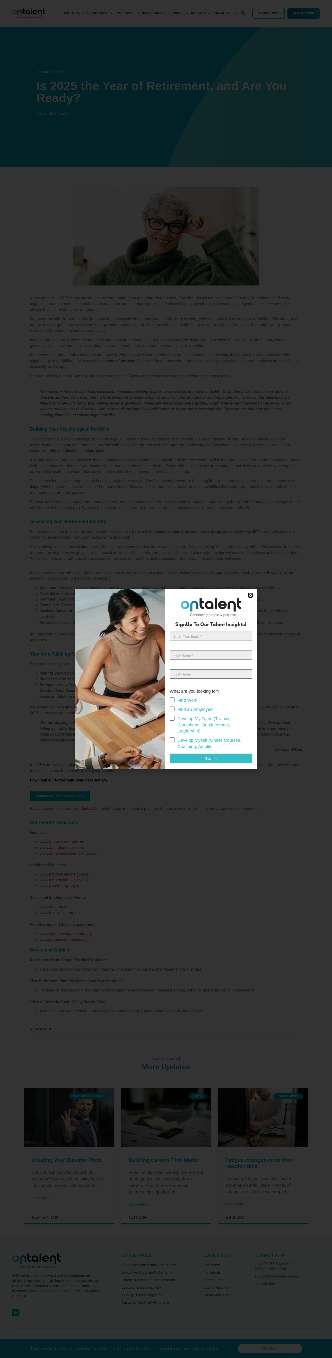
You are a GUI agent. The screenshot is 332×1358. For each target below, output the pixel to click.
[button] (250, 595)
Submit (211, 758)
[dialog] (166, 679)
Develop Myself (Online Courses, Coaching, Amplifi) (209, 743)
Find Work (187, 700)
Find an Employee (195, 709)
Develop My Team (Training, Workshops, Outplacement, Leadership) (204, 724)
